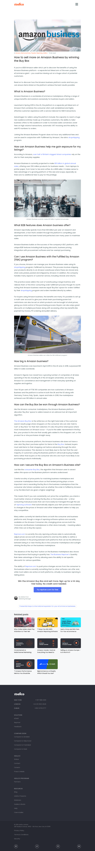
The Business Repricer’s (60, 554)
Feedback (17, 727)
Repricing (39, 53)
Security (17, 839)
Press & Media (19, 771)
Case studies (18, 812)
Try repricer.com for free (47, 589)
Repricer (17, 722)
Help (15, 808)
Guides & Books (19, 804)
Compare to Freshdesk (22, 745)
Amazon (18, 53)
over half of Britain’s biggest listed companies (52, 154)
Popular (33, 53)
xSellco (45, 53)
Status (16, 759)
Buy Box (61, 444)
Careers (17, 767)
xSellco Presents (20, 796)
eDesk (16, 718)
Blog (15, 792)
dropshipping (74, 137)
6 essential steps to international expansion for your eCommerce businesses (47, 606)
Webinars (17, 800)
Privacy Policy (19, 830)
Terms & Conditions (21, 835)
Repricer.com (19, 534)
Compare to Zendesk (22, 737)
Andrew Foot (25, 597)
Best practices (26, 53)
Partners (17, 782)
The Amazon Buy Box (22, 421)
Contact (17, 763)
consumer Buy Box (32, 469)
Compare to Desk (20, 749)
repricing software (24, 504)
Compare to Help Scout (22, 741)
